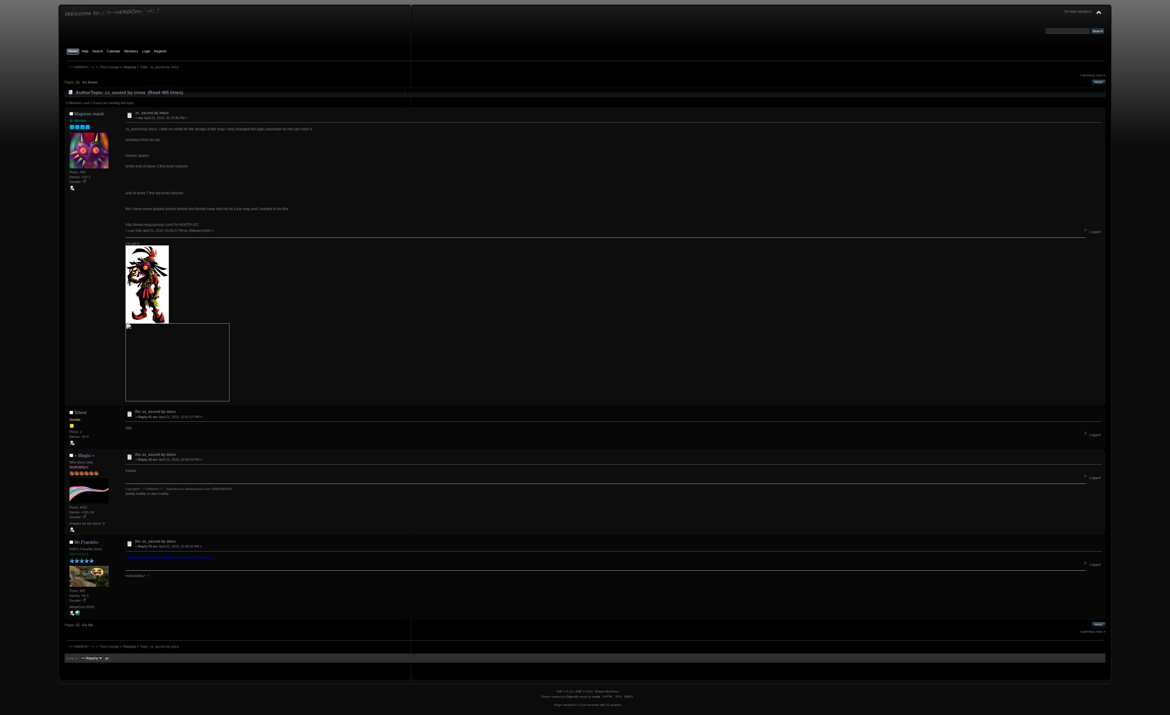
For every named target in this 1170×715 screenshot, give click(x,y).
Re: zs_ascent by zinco (155, 412)
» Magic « (84, 455)
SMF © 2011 (584, 691)
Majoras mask (89, 113)
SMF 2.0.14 (564, 691)
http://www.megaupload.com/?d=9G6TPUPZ (162, 225)
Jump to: (72, 658)
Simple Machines (607, 691)
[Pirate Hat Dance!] (77, 614)
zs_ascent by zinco (151, 113)
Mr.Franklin (86, 542)
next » (1100, 75)
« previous (1087, 75)
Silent (80, 412)
